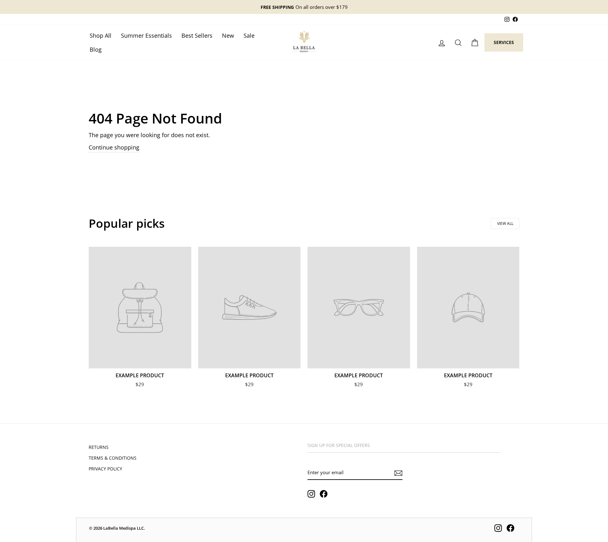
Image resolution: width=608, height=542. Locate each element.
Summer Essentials (146, 35)
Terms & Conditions (112, 458)
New (228, 35)
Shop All (100, 35)
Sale (249, 35)
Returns (99, 447)
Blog (96, 49)
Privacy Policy (105, 469)
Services (504, 42)
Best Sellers (196, 35)
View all (505, 223)
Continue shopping (114, 147)
